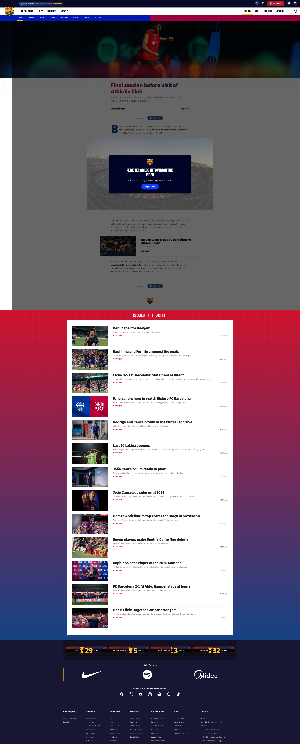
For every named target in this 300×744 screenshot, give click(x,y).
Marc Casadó (114, 729)
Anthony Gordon (136, 729)
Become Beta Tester (158, 741)
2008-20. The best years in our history (211, 724)
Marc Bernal (114, 741)
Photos (86, 18)
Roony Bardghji (135, 726)
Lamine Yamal (135, 718)
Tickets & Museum (27, 11)
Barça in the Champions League (212, 741)
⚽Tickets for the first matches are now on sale (41, 4)
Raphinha (133, 722)
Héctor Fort (89, 741)
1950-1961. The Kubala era (209, 733)
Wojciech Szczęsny (69, 718)
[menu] (295, 3)
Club (256, 11)
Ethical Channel (179, 722)
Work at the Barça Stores (182, 733)
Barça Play (64, 11)
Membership (51, 11)
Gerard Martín (90, 729)
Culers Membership (158, 718)
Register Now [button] (150, 186)
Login (260, 3)
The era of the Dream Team (210, 729)
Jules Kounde (90, 733)
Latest (20, 18)
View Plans (277, 3)
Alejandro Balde (91, 718)
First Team (247, 11)
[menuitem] (295, 2)
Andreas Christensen (93, 726)
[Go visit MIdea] (205, 674)
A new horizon (206, 718)
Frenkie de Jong (115, 733)
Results (52, 18)
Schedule (31, 18)
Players (75, 18)
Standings (64, 18)
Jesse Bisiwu (134, 737)
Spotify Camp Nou (180, 718)
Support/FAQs (156, 737)
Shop (41, 11)
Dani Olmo (113, 737)
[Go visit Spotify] (147, 674)
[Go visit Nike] (92, 674)
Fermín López (114, 726)
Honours (98, 18)
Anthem (177, 729)
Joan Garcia (67, 722)
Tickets (42, 18)
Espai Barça (268, 11)
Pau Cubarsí (90, 722)
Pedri (111, 722)
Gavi (111, 718)
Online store (155, 733)
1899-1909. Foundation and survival (213, 737)
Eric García (89, 737)
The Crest (177, 726)
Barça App (154, 729)
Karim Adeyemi (135, 733)
